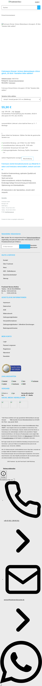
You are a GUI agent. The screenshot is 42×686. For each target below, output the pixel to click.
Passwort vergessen (9, 345)
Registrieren (7, 349)
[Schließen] (14, 479)
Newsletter (6, 356)
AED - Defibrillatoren (9, 271)
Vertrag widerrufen (9, 468)
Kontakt (5, 260)
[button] (30, 2)
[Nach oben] (1, 684)
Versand (17, 111)
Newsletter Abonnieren (33, 246)
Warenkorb (6, 352)
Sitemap (5, 278)
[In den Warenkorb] (3, 22)
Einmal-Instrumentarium (16, 81)
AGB (4, 310)
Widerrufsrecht (7, 313)
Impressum (6, 302)
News (5, 267)
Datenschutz (7, 306)
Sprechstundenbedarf (10, 275)
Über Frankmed (8, 264)
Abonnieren (25, 246)
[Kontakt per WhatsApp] (21, 662)
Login (5, 341)
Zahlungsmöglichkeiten (10, 317)
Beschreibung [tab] (27, 158)
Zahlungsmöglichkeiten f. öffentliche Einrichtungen (18, 324)
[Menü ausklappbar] (4, 2)
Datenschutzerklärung (33, 237)
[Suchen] (38, 7)
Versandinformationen (10, 321)
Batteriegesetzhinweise (10, 328)
